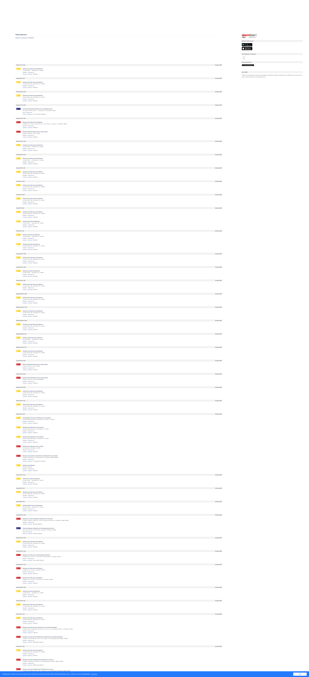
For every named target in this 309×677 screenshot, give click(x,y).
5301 (244, 57)
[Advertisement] (63, 51)
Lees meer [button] (94, 674)
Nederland (17, 37)
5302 (244, 58)
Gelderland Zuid (24, 37)
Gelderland (25, 74)
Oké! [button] (300, 674)
